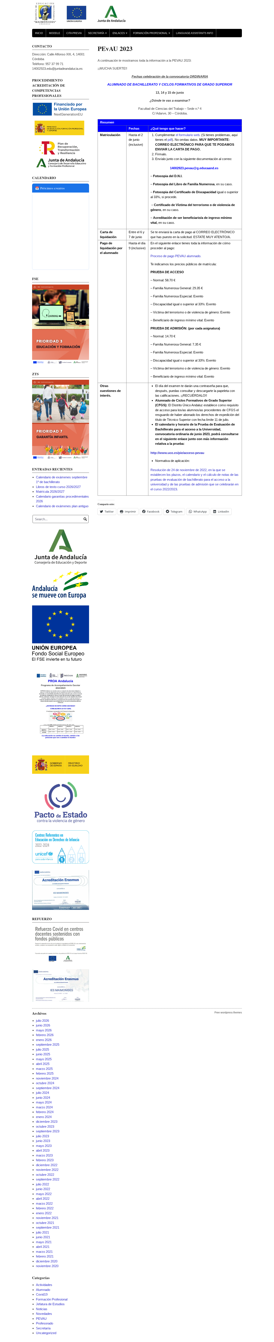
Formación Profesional (152, 34)
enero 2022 (44, 1213)
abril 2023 (42, 1150)
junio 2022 (43, 1189)
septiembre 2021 (47, 1227)
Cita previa (74, 33)
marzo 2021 (44, 1251)
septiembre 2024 (47, 1088)
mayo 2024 (44, 1102)
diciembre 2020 (46, 1261)
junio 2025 (43, 1054)
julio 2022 (42, 1184)
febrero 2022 (45, 1208)
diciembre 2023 (46, 1121)
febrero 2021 (45, 1256)
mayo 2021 (44, 1242)
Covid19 (42, 1294)
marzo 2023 (44, 1155)
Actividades (44, 1285)
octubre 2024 (45, 1083)
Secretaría (98, 34)
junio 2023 (43, 1141)
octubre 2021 (45, 1223)
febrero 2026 (45, 1035)
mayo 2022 (44, 1194)
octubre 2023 (45, 1126)
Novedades (44, 1313)
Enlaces (121, 34)
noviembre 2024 (47, 1078)
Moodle (54, 33)
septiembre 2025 (47, 1044)
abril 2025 (42, 1064)
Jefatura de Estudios (50, 1304)
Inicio (39, 33)
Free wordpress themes (228, 1012)
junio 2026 (43, 1025)
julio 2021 (42, 1232)
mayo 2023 (44, 1146)
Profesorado (44, 1323)
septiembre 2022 (47, 1179)
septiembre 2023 (47, 1131)
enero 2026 (44, 1040)
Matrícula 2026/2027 (50, 491)
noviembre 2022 (47, 1169)
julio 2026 (42, 1020)
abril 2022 (42, 1198)
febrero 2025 (45, 1073)
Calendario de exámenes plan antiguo (62, 506)
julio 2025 (42, 1049)
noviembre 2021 (47, 1218)
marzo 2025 (44, 1069)
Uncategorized (46, 1333)
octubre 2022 (45, 1174)
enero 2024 (44, 1117)
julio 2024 (42, 1092)
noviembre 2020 (47, 1266)
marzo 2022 (44, 1203)
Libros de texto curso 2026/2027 (58, 487)
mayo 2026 (44, 1030)
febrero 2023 (45, 1160)
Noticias (41, 1309)
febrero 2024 (45, 1112)
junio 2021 (43, 1237)
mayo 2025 (44, 1059)
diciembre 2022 (46, 1165)
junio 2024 (43, 1097)
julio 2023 (42, 1136)
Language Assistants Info (194, 33)
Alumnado (43, 1290)
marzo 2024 (44, 1107)
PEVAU (41, 1318)
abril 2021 (42, 1247)
